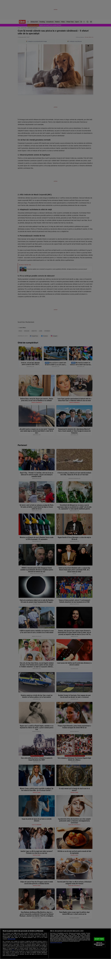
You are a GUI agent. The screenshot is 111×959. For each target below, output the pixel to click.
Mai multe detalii (11, 938)
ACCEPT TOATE (99, 939)
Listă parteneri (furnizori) (56, 942)
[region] (55, 943)
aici (13, 949)
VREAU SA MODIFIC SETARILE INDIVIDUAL (99, 944)
